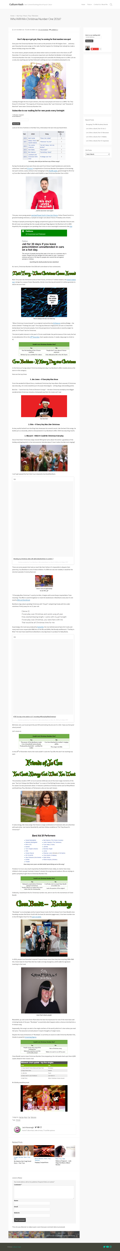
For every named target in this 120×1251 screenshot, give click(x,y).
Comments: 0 (54, 29)
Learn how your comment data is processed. (51, 1227)
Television (35, 16)
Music (25, 16)
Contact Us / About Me (101, 4)
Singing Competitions (41, 1162)
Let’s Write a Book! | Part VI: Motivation (97, 132)
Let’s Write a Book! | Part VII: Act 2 (96, 128)
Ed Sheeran (56, 323)
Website (17, 1213)
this (71, 226)
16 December (34, 337)
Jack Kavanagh (44, 29)
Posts (89, 4)
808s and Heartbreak (23, 600)
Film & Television (39, 1158)
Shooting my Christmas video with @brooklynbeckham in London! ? (33, 558)
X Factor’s (30, 168)
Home (83, 4)
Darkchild (40, 627)
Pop (29, 16)
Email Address (16, 116)
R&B (15, 1159)
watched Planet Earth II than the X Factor (44, 215)
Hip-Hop (19, 16)
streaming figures (30, 1037)
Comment (18, 1185)
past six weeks (36, 917)
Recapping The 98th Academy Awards (97, 124)
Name (16, 1200)
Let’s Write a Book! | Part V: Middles (96, 137)
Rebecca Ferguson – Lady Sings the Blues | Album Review (63, 1162)
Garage (16, 1157)
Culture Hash (16, 1247)
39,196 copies (53, 171)
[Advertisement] (97, 84)
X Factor (18, 1120)
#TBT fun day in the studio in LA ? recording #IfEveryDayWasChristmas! (34, 716)
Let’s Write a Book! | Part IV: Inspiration (97, 141)
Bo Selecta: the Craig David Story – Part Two (22, 1162)
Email (16, 1207)
